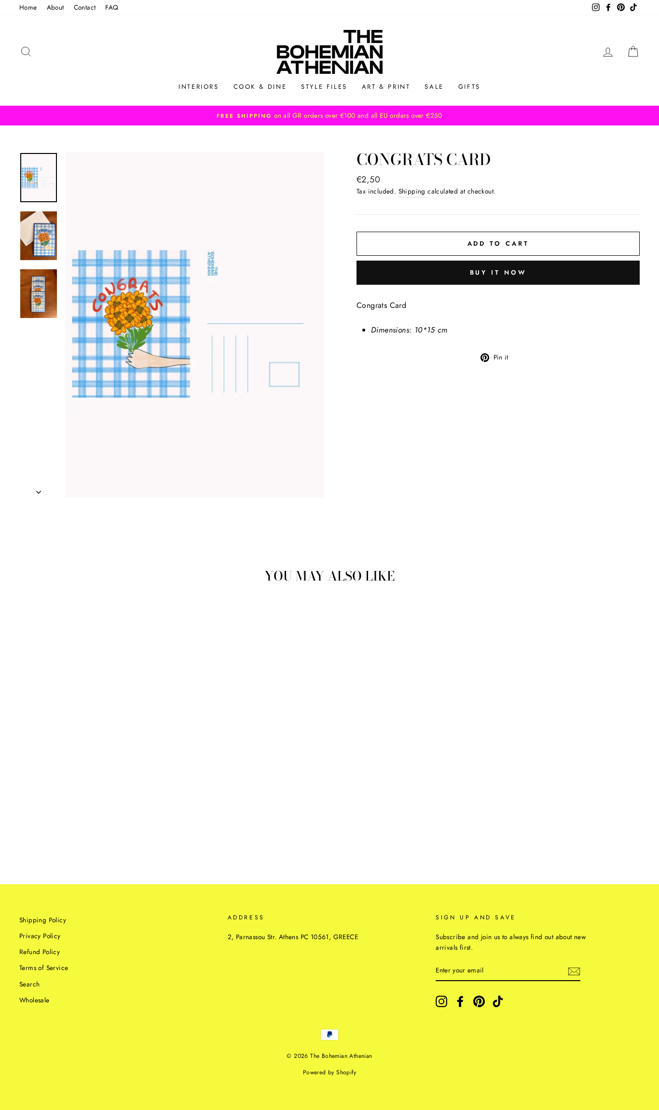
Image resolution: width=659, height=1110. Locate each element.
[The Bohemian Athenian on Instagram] (441, 1001)
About (55, 7)
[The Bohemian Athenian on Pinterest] (479, 1001)
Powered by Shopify (329, 1072)
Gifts (469, 86)
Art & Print (386, 86)
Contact (85, 7)
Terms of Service (43, 967)
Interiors (198, 86)
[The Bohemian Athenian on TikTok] (498, 1001)
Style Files (324, 86)
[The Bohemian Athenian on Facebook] (460, 1001)
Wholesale (34, 1000)
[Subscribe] (574, 970)
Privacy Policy (40, 936)
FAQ (111, 7)
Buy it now (498, 272)
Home (28, 7)
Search (29, 984)
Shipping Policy (42, 920)
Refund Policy (39, 952)
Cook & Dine (260, 86)
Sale (434, 86)
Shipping (412, 191)
